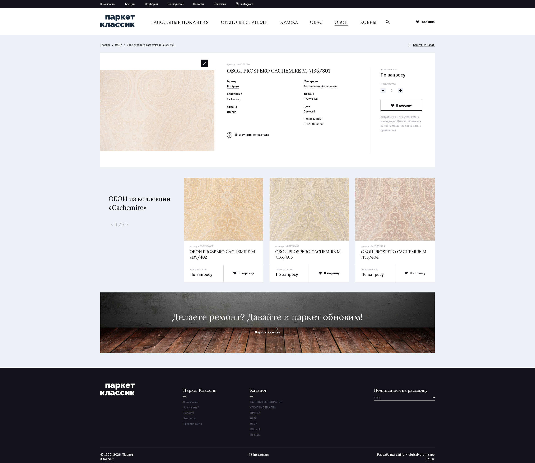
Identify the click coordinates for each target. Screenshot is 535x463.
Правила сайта (192, 424)
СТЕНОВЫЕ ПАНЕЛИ (244, 22)
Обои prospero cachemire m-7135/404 (394, 254)
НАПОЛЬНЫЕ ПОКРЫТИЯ (179, 22)
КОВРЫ (368, 22)
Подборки (151, 4)
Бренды (130, 4)
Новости (198, 4)
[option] (157, 110)
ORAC (316, 22)
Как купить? (175, 4)
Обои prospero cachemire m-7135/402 (223, 254)
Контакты (220, 4)
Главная (105, 45)
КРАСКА (289, 22)
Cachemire (233, 99)
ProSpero (233, 86)
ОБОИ (341, 22)
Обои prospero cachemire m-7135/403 (309, 254)
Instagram (246, 4)
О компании (107, 4)
